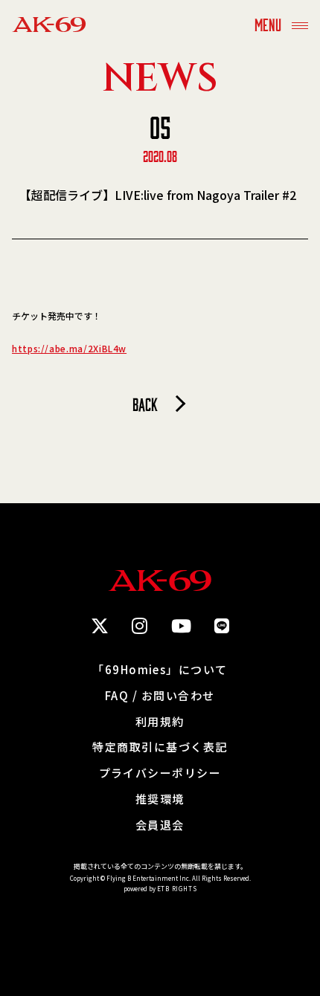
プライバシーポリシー (160, 773)
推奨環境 (160, 799)
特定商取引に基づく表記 (159, 747)
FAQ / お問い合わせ (160, 696)
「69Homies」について (160, 670)
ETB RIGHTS (177, 889)
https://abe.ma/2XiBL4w (69, 348)
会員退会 (160, 825)
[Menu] (300, 24)
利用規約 (160, 722)
